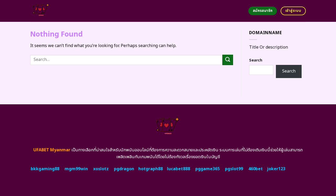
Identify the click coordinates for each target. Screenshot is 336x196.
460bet (255, 169)
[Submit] (227, 60)
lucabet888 (178, 169)
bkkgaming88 (45, 169)
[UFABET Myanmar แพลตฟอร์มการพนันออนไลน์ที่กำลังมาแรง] (61, 11)
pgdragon (124, 169)
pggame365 (207, 169)
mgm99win (76, 169)
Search (255, 60)
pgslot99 (234, 169)
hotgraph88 (150, 169)
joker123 (276, 169)
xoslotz (101, 169)
